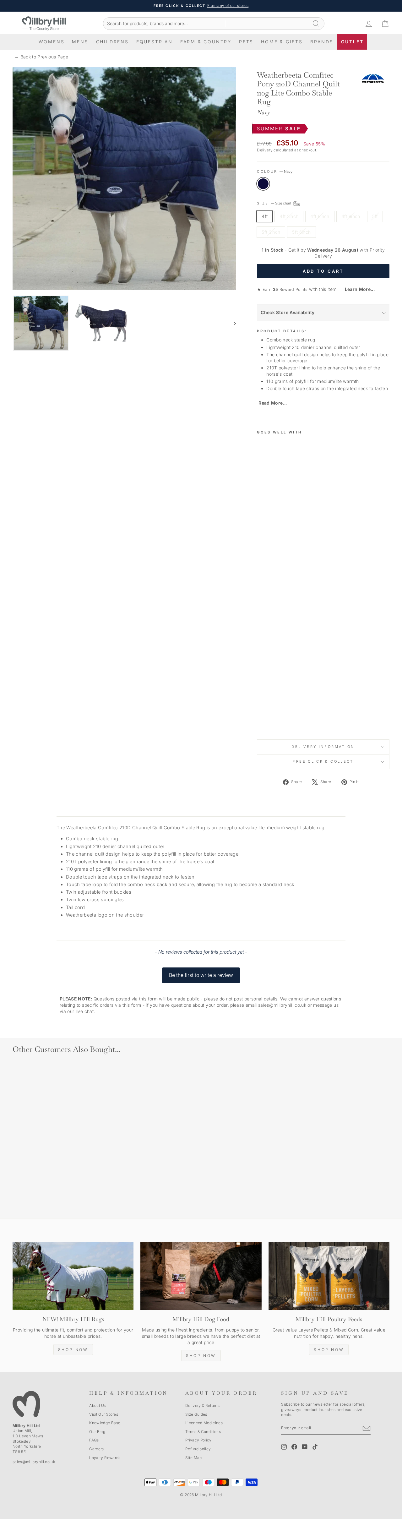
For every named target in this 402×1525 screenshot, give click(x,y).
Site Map (193, 1457)
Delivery (265, 150)
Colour (274, 171)
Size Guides (196, 1414)
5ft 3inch (271, 232)
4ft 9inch (350, 216)
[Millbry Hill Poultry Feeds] (329, 1276)
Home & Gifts (282, 41)
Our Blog (97, 1431)
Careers (96, 1448)
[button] (201, 972)
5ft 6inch (301, 232)
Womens (52, 41)
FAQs (94, 1440)
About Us (97, 1405)
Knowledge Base (104, 1422)
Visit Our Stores (103, 1414)
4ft (265, 216)
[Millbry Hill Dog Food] (200, 1276)
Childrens (112, 41)
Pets (246, 41)
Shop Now (73, 1349)
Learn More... (357, 289)
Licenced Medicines (204, 1422)
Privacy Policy (198, 1440)
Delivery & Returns (202, 1405)
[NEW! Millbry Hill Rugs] (73, 1276)
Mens (80, 41)
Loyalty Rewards (104, 1457)
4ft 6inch (319, 216)
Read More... (272, 403)
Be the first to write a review (201, 975)
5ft (375, 216)
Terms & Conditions (203, 1431)
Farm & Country (205, 41)
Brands (322, 41)
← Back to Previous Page (41, 56)
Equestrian (154, 41)
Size (274, 203)
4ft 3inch (289, 216)
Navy (263, 183)
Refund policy (198, 1448)
